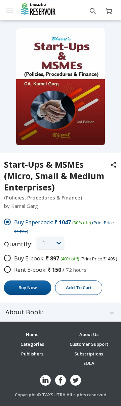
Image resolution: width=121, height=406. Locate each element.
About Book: (24, 312)
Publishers (32, 354)
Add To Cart (79, 288)
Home (32, 334)
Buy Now (27, 288)
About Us (88, 334)
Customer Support (89, 344)
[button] (50, 243)
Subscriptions (88, 354)
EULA (88, 363)
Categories (32, 344)
